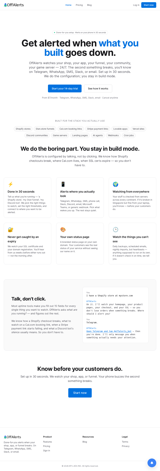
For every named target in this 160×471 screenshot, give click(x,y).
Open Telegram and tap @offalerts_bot (108, 331)
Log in (136, 5)
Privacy (126, 446)
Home (68, 5)
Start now (149, 5)
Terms (125, 441)
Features (47, 441)
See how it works (98, 88)
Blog (89, 5)
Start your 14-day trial (65, 88)
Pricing (79, 5)
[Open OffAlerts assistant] (152, 462)
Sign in (46, 450)
